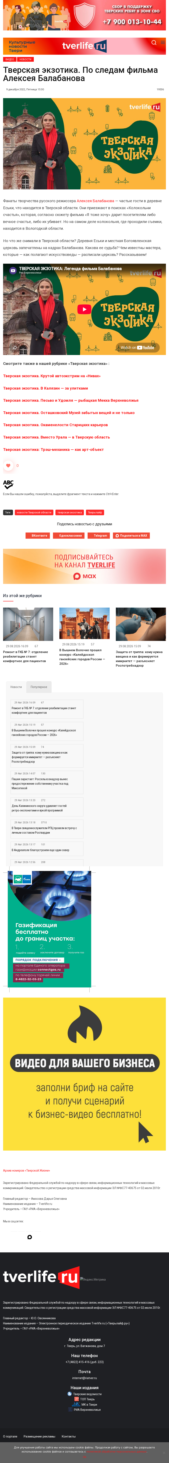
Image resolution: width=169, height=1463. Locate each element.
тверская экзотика (70, 512)
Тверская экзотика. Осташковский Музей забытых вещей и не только (69, 413)
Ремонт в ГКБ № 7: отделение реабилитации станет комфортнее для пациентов (25, 656)
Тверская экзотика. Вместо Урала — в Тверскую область (56, 437)
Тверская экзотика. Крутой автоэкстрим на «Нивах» (52, 376)
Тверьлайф (95, 512)
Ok (84, 1456)
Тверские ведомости (87, 1394)
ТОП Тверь (87, 1399)
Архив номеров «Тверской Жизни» (26, 1170)
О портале (10, 1436)
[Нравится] (8, 466)
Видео (10, 59)
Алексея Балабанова (95, 201)
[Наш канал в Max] (29, 1237)
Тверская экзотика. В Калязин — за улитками (45, 388)
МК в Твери (89, 1404)
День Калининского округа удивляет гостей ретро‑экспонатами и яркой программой (39, 808)
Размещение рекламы (39, 1436)
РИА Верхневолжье (87, 1409)
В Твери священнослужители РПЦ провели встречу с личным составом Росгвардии (44, 830)
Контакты (69, 1436)
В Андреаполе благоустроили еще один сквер (40, 850)
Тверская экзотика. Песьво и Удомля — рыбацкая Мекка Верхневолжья (70, 400)
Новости (25, 59)
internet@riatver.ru (84, 1378)
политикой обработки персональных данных (117, 1451)
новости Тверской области (34, 512)
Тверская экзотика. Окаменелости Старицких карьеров (55, 425)
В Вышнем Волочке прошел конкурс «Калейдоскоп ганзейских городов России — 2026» (44, 733)
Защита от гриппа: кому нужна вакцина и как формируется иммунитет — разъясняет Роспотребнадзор (40, 757)
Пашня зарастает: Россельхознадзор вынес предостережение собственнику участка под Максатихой (40, 783)
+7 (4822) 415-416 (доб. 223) (85, 1362)
